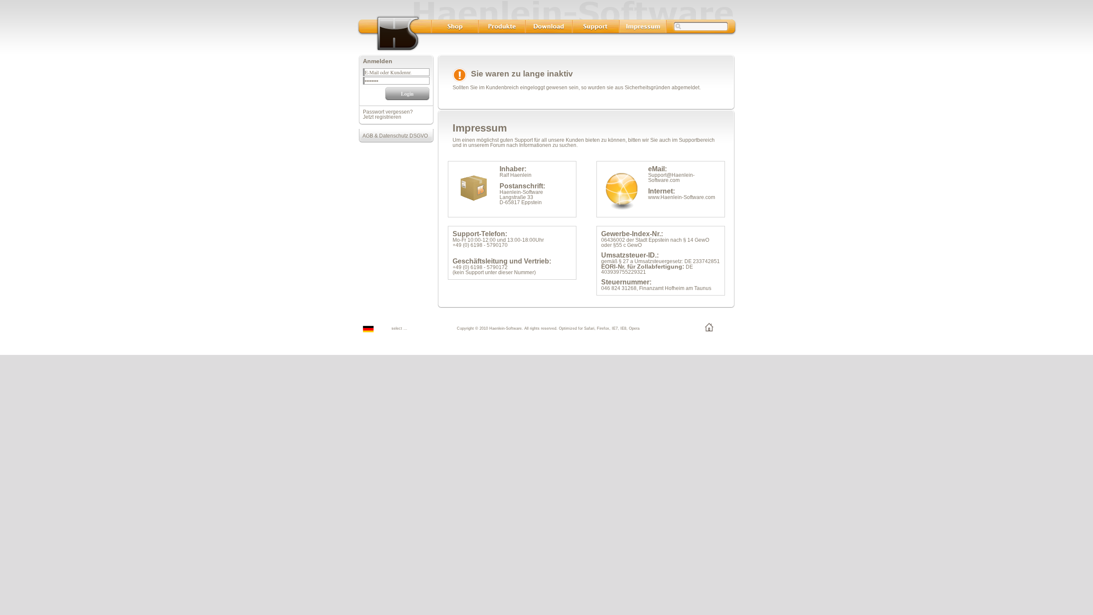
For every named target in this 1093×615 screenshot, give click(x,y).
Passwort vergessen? (388, 112)
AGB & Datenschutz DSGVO (393, 136)
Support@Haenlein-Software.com (671, 177)
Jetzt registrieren (382, 117)
